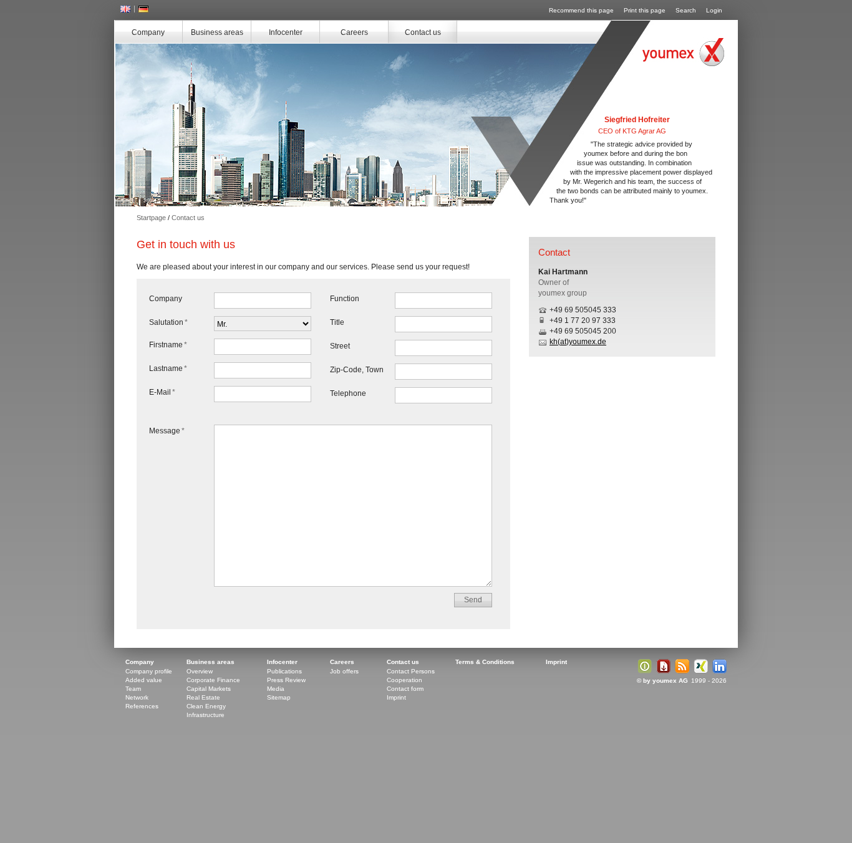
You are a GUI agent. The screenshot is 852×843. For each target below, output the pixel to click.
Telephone (348, 393)
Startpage (151, 217)
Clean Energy (206, 706)
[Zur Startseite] (683, 52)
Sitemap (279, 697)
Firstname (168, 344)
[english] (125, 10)
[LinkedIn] (718, 671)
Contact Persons (411, 671)
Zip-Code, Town (357, 369)
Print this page (645, 10)
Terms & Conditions (485, 661)
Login (714, 10)
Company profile (148, 671)
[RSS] (680, 671)
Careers (354, 32)
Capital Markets (208, 688)
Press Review (286, 680)
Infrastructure (205, 714)
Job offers (344, 671)
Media (275, 688)
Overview (199, 671)
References (141, 706)
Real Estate (203, 697)
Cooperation (404, 680)
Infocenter (286, 32)
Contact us (423, 32)
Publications (284, 671)
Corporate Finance (213, 680)
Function (344, 298)
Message (167, 430)
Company (148, 32)
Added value (143, 680)
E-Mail (162, 392)
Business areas (217, 32)
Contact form (405, 688)
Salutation (168, 322)
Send (473, 599)
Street (340, 346)
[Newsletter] (661, 671)
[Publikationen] (643, 671)
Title (337, 322)
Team (133, 688)
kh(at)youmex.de (577, 341)
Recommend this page (581, 10)
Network (136, 697)
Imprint (396, 697)
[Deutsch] (143, 10)
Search (685, 10)
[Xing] (699, 671)
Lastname (168, 368)
